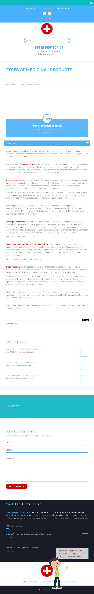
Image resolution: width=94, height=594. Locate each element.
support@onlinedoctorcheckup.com (55, 8)
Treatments (11, 143)
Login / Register (46, 18)
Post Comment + (16, 486)
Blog (43, 582)
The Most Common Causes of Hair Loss (20, 362)
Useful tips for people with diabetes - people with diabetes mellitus (28, 534)
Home (8, 84)
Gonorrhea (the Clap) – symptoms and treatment (22, 548)
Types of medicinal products (47, 126)
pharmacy (33, 582)
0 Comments (47, 133)
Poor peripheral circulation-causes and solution (23, 349)
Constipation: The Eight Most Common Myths (22, 375)
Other (16, 323)
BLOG (14, 84)
